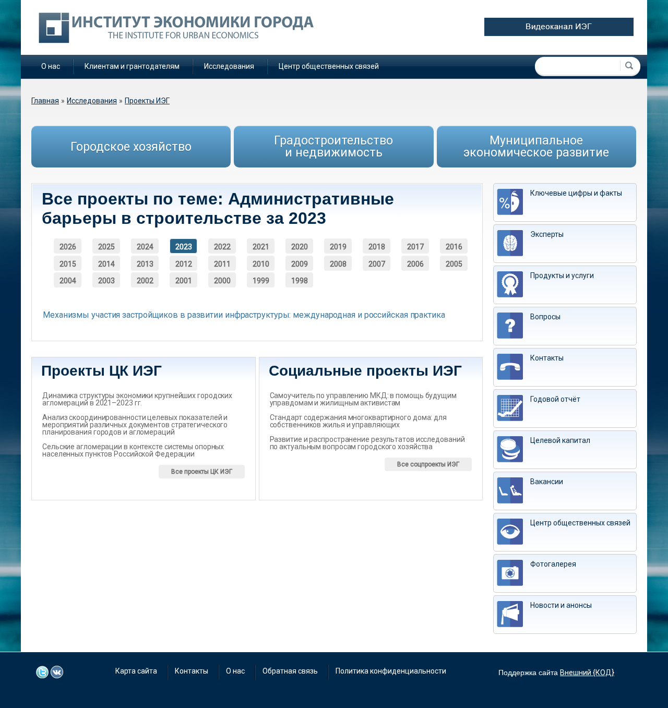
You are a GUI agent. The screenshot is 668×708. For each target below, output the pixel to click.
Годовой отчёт (555, 399)
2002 (145, 281)
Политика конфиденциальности (391, 671)
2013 (145, 264)
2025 (106, 247)
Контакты (547, 358)
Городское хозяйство (131, 147)
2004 (67, 281)
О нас (50, 66)
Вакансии (546, 481)
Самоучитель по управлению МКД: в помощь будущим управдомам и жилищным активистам (363, 399)
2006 (415, 264)
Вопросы (545, 317)
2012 (183, 264)
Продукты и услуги (562, 275)
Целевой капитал (560, 440)
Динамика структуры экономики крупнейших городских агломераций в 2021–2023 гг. (137, 399)
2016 (454, 247)
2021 (261, 247)
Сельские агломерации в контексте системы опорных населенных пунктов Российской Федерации (133, 450)
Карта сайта (136, 671)
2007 (376, 264)
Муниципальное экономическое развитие (536, 147)
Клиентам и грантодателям (132, 66)
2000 (222, 281)
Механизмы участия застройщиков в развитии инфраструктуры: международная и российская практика (244, 315)
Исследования (229, 66)
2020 (299, 247)
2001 (183, 281)
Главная (45, 101)
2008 (338, 264)
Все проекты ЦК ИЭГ (201, 471)
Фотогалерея (553, 564)
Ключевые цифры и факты (576, 193)
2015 (67, 264)
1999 (261, 281)
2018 (376, 247)
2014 (106, 264)
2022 (222, 247)
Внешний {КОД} (587, 672)
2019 (338, 247)
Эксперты (547, 234)
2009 (299, 264)
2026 (67, 247)
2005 (454, 264)
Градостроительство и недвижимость (333, 147)
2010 (261, 264)
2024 (145, 247)
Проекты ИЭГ (147, 101)
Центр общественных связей (329, 66)
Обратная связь (290, 671)
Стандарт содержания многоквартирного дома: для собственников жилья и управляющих (358, 421)
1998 (299, 281)
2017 (415, 247)
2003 (106, 281)
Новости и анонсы (561, 605)
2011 (222, 264)
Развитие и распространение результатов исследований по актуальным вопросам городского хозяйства (367, 443)
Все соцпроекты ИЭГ (428, 464)
